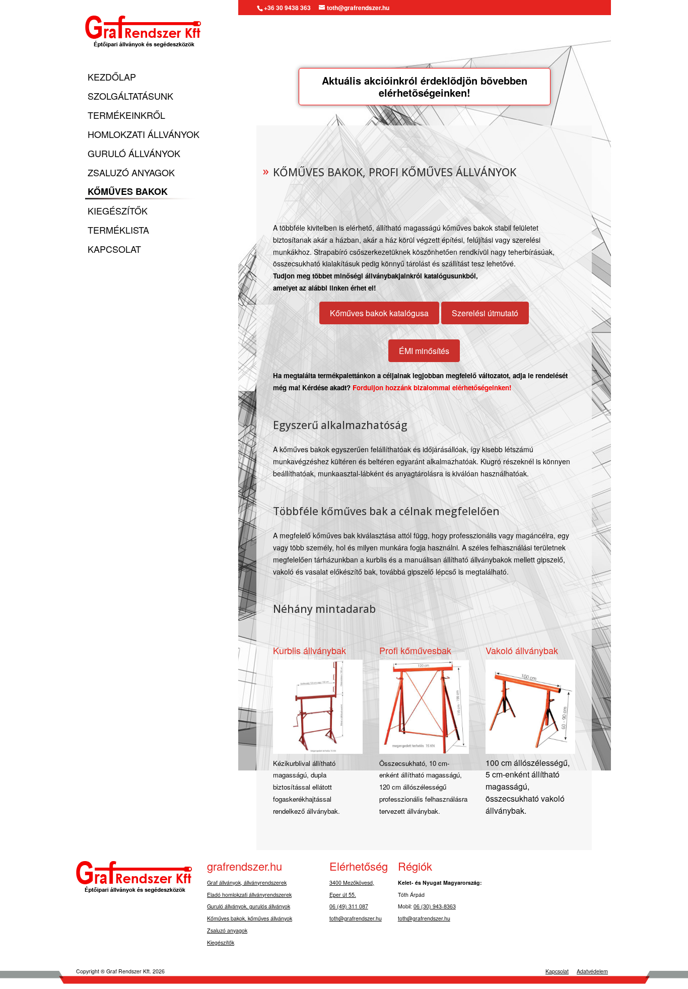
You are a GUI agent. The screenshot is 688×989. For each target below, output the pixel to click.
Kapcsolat (114, 249)
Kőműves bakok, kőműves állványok (249, 918)
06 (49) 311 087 (348, 906)
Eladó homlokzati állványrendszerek (249, 894)
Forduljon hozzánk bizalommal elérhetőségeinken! (432, 387)
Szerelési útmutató (485, 313)
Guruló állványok (134, 154)
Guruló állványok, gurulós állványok (248, 906)
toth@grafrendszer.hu (355, 918)
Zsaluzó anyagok (131, 173)
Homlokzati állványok (143, 134)
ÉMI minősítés (424, 351)
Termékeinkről (126, 115)
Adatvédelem (592, 971)
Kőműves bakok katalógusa (379, 313)
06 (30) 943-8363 (435, 906)
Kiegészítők (118, 211)
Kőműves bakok (128, 192)
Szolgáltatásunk (130, 96)
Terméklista (118, 230)
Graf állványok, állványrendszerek (247, 882)
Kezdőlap (112, 77)
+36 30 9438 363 (287, 7)
